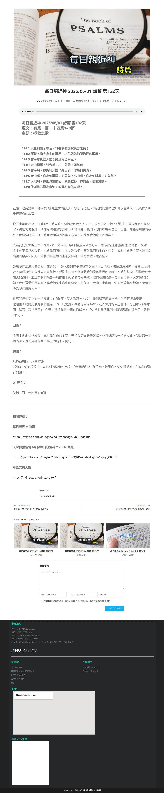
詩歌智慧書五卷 (82, 101)
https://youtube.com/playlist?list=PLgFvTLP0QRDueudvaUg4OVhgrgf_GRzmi (65, 457)
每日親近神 (104, 101)
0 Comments (121, 101)
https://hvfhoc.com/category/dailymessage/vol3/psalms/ (52, 437)
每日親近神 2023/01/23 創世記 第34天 (127, 551)
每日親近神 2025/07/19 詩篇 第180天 (36, 551)
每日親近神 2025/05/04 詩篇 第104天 (82, 551)
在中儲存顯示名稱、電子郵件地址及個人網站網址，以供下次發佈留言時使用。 (78, 601)
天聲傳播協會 (46, 101)
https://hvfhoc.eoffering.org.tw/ (34, 477)
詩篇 (94, 101)
